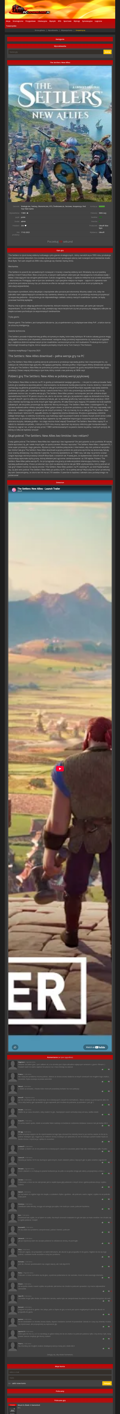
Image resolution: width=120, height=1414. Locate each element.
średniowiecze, (59, 206)
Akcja (8, 21)
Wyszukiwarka (53, 30)
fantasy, (34, 206)
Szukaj (107, 52)
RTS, (51, 206)
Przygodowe (31, 21)
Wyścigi (77, 21)
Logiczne (98, 21)
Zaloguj (107, 1383)
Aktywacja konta (66, 30)
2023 (28, 232)
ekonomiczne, (43, 206)
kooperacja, (77, 206)
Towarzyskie (11, 26)
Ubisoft (101, 232)
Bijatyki (52, 21)
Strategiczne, (26, 206)
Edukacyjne (42, 21)
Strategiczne (18, 21)
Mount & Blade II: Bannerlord (29, 1405)
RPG (59, 21)
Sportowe (67, 21)
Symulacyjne (87, 21)
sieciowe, (69, 206)
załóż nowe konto (19, 1383)
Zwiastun (60, 482)
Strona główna (40, 30)
